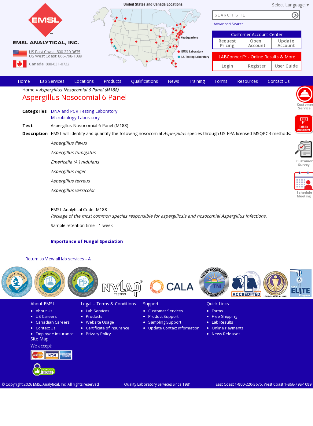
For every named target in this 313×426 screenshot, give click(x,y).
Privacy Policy (98, 333)
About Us (44, 311)
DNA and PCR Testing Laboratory (84, 111)
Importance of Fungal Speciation (87, 241)
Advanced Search (229, 23)
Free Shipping (224, 316)
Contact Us (279, 81)
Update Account (286, 43)
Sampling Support (164, 322)
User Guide (286, 66)
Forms (221, 81)
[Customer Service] (304, 94)
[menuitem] (24, 81)
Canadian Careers (53, 322)
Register (257, 66)
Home (24, 81)
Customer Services (165, 311)
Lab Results (222, 322)
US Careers (46, 316)
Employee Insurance (55, 333)
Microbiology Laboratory (75, 117)
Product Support (163, 316)
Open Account (257, 43)
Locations (84, 81)
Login (227, 66)
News (173, 81)
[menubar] (154, 81)
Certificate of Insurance (107, 328)
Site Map (40, 339)
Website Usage (100, 322)
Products (112, 81)
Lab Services (97, 311)
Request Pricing (227, 43)
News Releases (226, 333)
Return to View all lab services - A (58, 259)
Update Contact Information (174, 328)
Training (197, 81)
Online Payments (228, 328)
